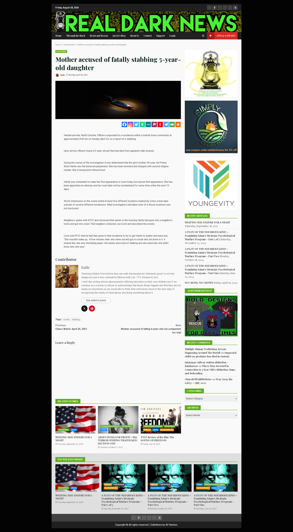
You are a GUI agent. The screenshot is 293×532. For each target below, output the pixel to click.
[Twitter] (136, 124)
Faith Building (119, 484)
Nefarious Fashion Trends (214, 484)
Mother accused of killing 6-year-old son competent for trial (151, 329)
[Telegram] (166, 124)
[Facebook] (124, 124)
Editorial (147, 430)
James (73, 430)
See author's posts (96, 300)
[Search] (203, 36)
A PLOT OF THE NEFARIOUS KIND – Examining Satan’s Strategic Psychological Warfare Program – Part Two (210, 252)
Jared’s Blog (119, 35)
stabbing (76, 319)
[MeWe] (148, 124)
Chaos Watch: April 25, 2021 (71, 327)
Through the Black (75, 35)
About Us (134, 35)
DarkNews (156, 524)
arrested (128, 166)
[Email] (172, 124)
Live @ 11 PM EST (226, 35)
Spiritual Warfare (167, 430)
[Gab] (142, 124)
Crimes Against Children (110, 426)
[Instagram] (130, 124)
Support (160, 35)
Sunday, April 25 (100, 138)
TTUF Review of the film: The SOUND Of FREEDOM (161, 419)
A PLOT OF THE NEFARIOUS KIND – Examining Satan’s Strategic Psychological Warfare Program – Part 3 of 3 (210, 235)
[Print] (178, 124)
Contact (148, 35)
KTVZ (91, 220)
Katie (62, 75)
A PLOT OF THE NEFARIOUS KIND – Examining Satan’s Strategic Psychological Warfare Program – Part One (210, 269)
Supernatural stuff (157, 488)
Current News (61, 51)
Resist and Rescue (99, 35)
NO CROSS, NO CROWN (199, 282)
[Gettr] (160, 124)
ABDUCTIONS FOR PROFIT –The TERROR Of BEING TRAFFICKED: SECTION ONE (118, 419)
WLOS (67, 201)
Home (58, 35)
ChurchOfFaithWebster (198, 379)
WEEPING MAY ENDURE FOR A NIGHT (75, 419)
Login (172, 35)
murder (66, 319)
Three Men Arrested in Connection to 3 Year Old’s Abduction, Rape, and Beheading (210, 369)
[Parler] (154, 124)
